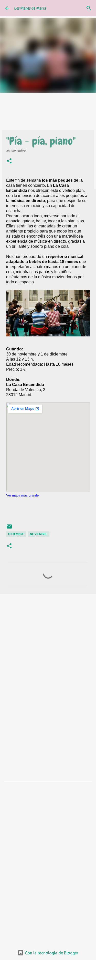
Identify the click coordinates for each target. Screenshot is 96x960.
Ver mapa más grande (22, 495)
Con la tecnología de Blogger (51, 953)
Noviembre (38, 534)
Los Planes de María (30, 8)
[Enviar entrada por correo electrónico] (9, 528)
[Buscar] (89, 8)
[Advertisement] (48, 649)
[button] (9, 161)
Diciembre (16, 534)
